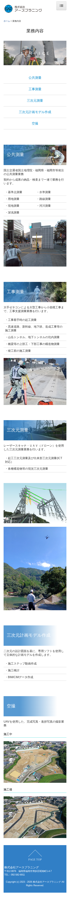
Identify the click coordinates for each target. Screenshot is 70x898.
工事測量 (35, 89)
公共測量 (35, 77)
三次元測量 (35, 100)
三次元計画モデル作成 (35, 112)
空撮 (35, 123)
